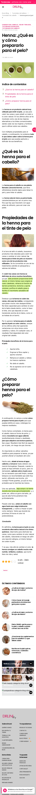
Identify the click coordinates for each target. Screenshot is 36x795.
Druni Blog (5, 13)
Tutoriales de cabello (9, 15)
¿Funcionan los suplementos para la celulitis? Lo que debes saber (23, 638)
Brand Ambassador (6, 744)
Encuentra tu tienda (6, 731)
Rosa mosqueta (25, 775)
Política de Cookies (17, 794)
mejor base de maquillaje (6, 778)
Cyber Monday (25, 741)
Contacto (23, 730)
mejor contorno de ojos (7, 774)
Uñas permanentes (25, 772)
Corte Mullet (24, 769)
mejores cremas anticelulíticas (7, 764)
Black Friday (25, 738)
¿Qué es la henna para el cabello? (19, 90)
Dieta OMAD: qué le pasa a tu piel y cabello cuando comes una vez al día (22, 626)
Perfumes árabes (7, 782)
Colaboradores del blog (8, 749)
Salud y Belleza (25, 25)
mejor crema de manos (7, 769)
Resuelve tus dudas (26, 727)
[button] (3, 7)
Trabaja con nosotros (6, 736)
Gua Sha (22, 778)
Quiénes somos (7, 727)
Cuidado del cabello (10, 25)
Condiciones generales (24, 734)
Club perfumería (7, 740)
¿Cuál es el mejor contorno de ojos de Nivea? (22, 613)
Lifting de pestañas (26, 766)
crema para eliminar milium (6, 759)
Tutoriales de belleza (19, 13)
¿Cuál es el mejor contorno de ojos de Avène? (22, 589)
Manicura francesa (23, 762)
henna (5, 570)
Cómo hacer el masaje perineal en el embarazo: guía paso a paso (21, 602)
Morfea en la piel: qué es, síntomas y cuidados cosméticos (21, 650)
